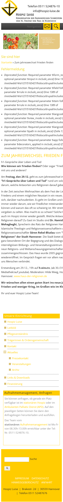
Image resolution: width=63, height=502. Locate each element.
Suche (33, 459)
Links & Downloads (18, 377)
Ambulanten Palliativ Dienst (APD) (24, 407)
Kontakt (11, 346)
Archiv (15, 369)
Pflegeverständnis (17, 334)
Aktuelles (12, 352)
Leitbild (11, 327)
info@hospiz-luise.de (46, 11)
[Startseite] (31, 21)
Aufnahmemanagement (33, 424)
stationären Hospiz (34, 402)
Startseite (6, 62)
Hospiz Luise (14, 321)
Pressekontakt (20, 358)
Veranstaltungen (21, 364)
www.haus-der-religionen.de (31, 276)
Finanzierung (14, 383)
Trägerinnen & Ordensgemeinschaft (28, 340)
